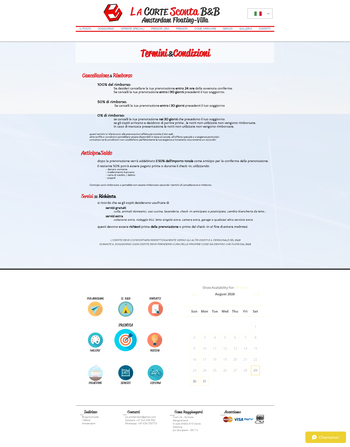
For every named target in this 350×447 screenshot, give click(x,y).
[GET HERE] (95, 309)
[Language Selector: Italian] (260, 14)
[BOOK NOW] (125, 340)
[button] (85, 28)
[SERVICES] (125, 372)
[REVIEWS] (155, 340)
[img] (228, 419)
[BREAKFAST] (95, 372)
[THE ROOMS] (125, 309)
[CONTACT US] (155, 309)
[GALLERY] (95, 340)
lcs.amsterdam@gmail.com (140, 417)
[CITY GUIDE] (155, 372)
